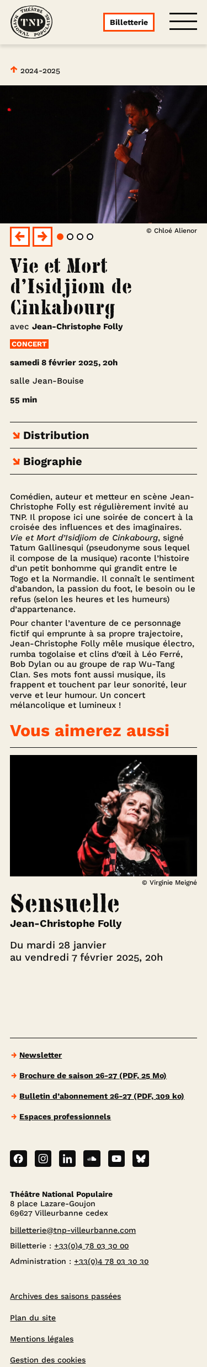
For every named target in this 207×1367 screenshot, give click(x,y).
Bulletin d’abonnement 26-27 (101, 1095)
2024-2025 (39, 70)
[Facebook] (18, 1158)
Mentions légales (41, 1338)
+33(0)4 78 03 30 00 (91, 1245)
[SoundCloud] (91, 1158)
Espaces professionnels (65, 1116)
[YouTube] (116, 1158)
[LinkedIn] (67, 1158)
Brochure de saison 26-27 (93, 1075)
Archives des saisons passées (65, 1296)
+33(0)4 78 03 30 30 (111, 1261)
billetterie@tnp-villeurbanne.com (73, 1230)
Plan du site (33, 1317)
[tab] (60, 237)
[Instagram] (43, 1158)
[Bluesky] (140, 1158)
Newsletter (40, 1054)
